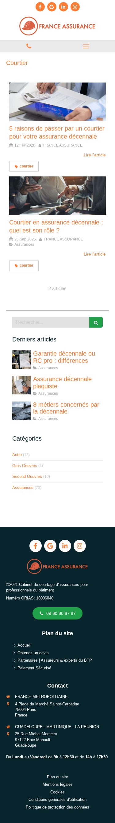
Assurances (22, 487)
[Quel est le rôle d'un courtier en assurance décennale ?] (57, 195)
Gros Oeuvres (24, 465)
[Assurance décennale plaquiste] (21, 385)
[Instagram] (75, 6)
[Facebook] (40, 6)
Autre (17, 454)
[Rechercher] (96, 322)
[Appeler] (29, 46)
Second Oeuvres (27, 476)
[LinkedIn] (63, 6)
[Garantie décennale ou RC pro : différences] (21, 359)
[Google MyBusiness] (51, 6)
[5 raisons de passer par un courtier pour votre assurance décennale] (57, 102)
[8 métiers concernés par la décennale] (21, 410)
